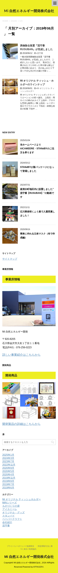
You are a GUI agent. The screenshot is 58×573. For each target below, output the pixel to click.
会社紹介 (7, 522)
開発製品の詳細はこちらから (21, 424)
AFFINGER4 (38, 567)
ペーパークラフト (12, 519)
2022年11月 (8, 464)
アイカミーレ (9, 509)
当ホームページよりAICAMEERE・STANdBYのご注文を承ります (37, 148)
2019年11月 (8, 477)
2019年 (14, 21)
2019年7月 (8, 484)
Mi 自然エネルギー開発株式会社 (29, 11)
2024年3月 (8, 458)
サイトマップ (9, 259)
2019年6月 (8, 487)
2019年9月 (8, 481)
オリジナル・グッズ (13, 512)
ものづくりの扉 (11, 506)
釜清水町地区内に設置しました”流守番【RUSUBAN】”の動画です (37, 193)
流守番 (40, 53)
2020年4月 (8, 474)
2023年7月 (8, 461)
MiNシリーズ (9, 502)
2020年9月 (8, 468)
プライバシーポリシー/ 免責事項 (20, 546)
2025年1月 (8, 455)
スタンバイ (8, 515)
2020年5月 (8, 471)
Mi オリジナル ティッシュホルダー (21, 499)
